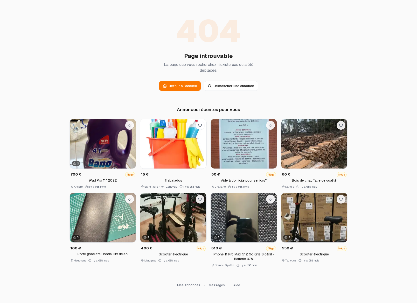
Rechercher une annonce (234, 86)
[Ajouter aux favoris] (129, 125)
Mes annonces (188, 285)
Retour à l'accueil (183, 86)
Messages (217, 285)
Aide (236, 285)
